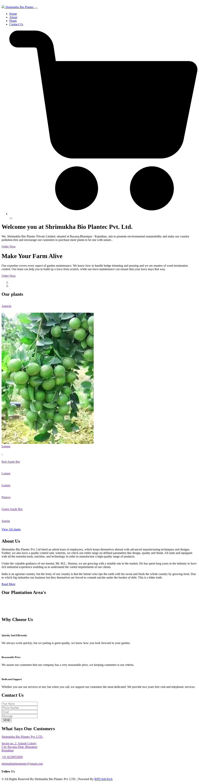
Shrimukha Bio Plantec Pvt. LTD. (22, 736)
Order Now (9, 246)
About (13, 17)
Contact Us (16, 24)
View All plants (11, 529)
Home (13, 13)
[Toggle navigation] (36, 8)
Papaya (6, 497)
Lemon (6, 446)
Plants (13, 20)
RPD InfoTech (103, 779)
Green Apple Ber (12, 509)
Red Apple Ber (11, 461)
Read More (8, 584)
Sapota (6, 521)
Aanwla (6, 306)
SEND (6, 720)
